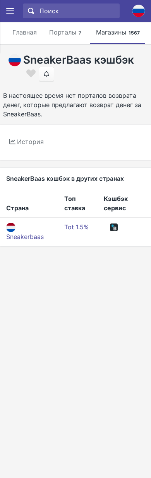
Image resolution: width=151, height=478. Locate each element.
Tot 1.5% (76, 227)
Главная (24, 32)
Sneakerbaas (25, 237)
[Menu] (10, 11)
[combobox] (70, 11)
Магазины (118, 32)
